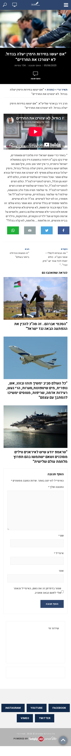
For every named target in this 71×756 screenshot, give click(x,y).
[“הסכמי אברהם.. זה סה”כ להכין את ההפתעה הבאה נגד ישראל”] (35, 298)
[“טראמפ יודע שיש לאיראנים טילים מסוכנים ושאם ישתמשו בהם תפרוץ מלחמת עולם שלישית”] (35, 426)
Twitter (44, 718)
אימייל (59, 553)
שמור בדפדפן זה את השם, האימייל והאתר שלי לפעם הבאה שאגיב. (37, 591)
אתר (61, 571)
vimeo (25, 718)
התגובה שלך (56, 487)
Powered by (21, 738)
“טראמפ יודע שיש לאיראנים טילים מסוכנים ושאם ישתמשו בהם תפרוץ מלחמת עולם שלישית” (40, 457)
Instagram (13, 708)
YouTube (37, 708)
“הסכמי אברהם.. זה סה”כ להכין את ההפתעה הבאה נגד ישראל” (40, 326)
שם (61, 535)
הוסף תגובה (34, 65)
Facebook (59, 708)
